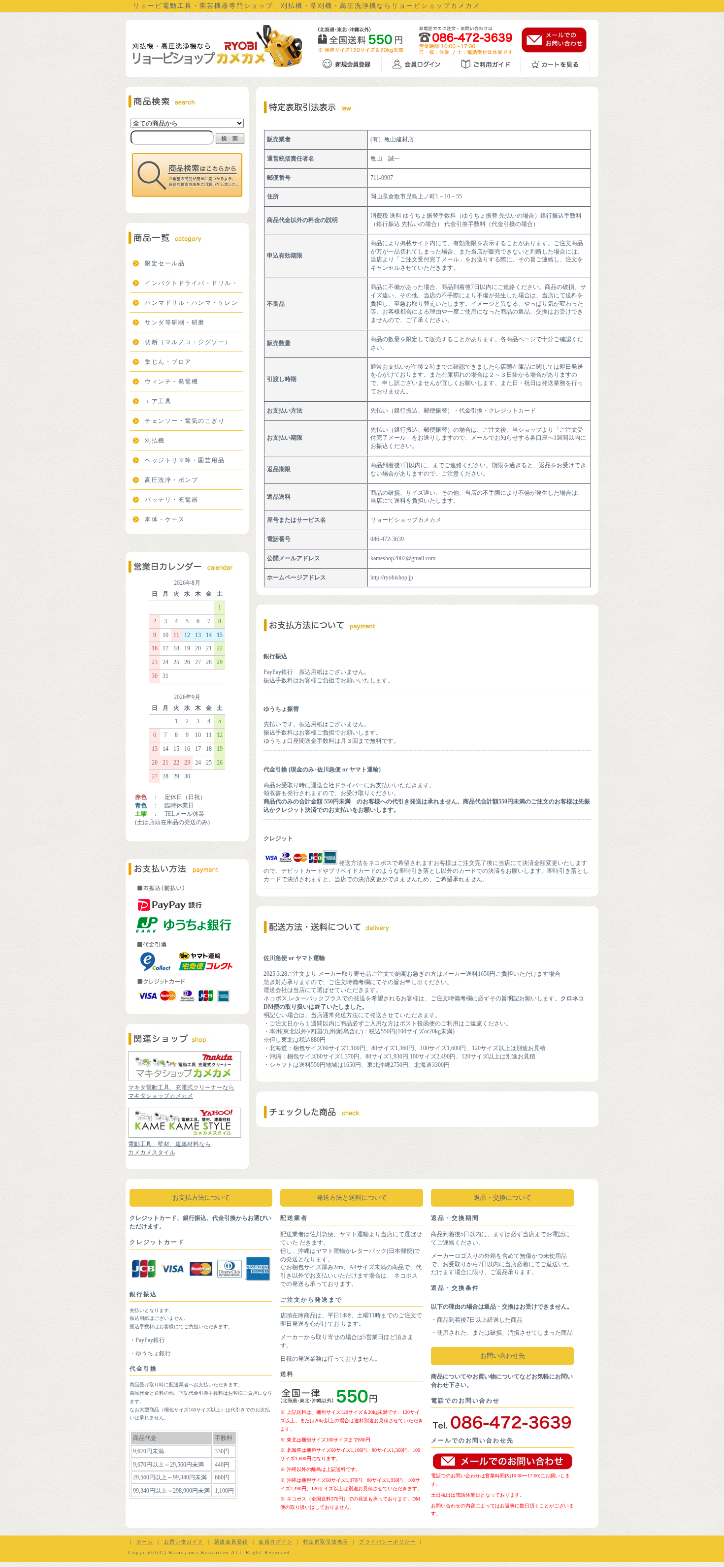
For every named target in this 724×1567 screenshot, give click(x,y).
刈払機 (155, 440)
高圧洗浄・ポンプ (171, 480)
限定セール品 (165, 263)
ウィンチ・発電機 (171, 381)
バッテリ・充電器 (171, 499)
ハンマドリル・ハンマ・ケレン (191, 302)
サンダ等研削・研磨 (175, 322)
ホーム (145, 1541)
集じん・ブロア (168, 361)
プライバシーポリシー (387, 1541)
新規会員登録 (231, 1541)
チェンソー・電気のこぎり (185, 420)
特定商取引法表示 (326, 1541)
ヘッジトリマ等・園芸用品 (185, 460)
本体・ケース (165, 519)
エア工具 (158, 401)
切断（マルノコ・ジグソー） (188, 342)
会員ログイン (276, 1541)
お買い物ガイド (184, 1541)
